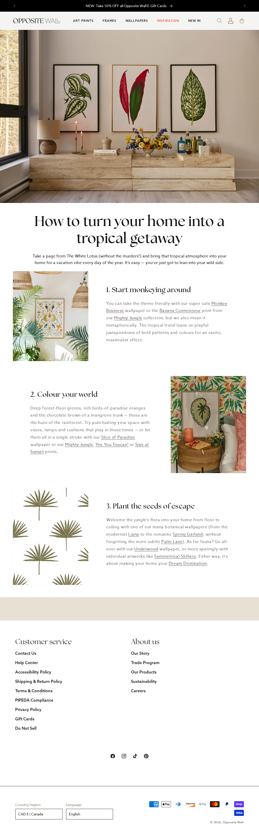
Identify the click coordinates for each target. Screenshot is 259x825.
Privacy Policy (28, 709)
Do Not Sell (25, 728)
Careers (138, 691)
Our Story (140, 653)
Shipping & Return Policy (38, 681)
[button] (83, 20)
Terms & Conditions (34, 691)
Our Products (144, 672)
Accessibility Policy (33, 672)
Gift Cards (24, 719)
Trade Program (145, 663)
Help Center (26, 663)
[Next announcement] (244, 6)
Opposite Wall (233, 822)
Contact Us (25, 653)
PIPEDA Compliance (34, 700)
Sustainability (144, 681)
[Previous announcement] (14, 6)
